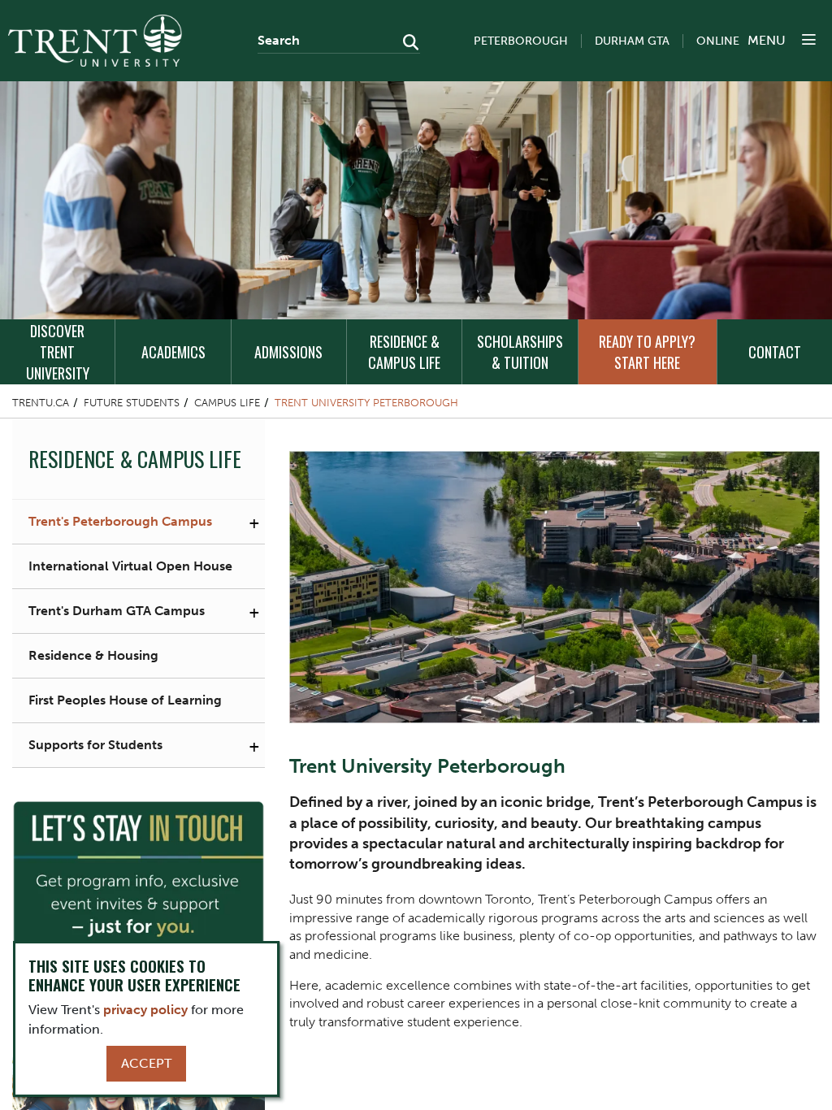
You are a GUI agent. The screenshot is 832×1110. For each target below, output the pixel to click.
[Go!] (406, 44)
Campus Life (227, 403)
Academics (173, 351)
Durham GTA (632, 41)
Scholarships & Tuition (520, 352)
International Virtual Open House (130, 566)
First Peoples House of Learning (125, 700)
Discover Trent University (57, 352)
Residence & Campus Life (404, 352)
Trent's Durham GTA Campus (116, 610)
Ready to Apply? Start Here (647, 352)
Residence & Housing (93, 655)
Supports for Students (95, 744)
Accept (146, 1063)
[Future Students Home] (95, 40)
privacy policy (145, 1009)
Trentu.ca (40, 403)
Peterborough (521, 41)
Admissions (288, 351)
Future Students (132, 403)
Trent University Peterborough (366, 403)
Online (717, 41)
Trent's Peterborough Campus (120, 521)
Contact (774, 351)
